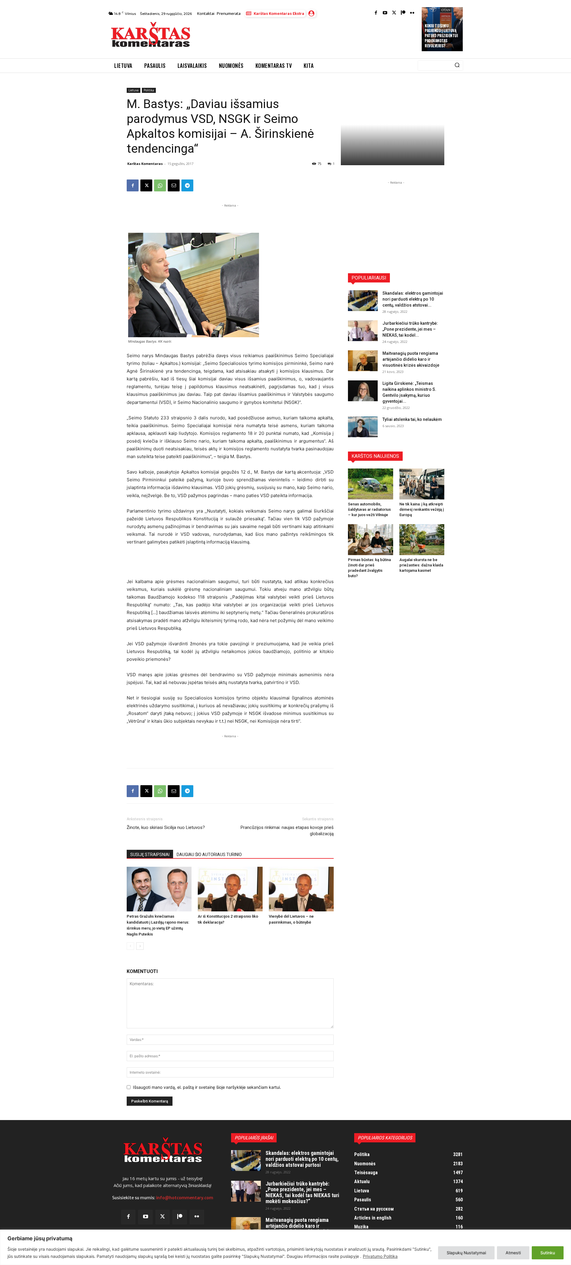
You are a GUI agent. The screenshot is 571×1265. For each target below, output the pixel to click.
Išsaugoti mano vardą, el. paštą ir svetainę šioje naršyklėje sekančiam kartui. (207, 1087)
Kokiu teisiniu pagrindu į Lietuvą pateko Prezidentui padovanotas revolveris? (441, 36)
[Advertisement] (306, 36)
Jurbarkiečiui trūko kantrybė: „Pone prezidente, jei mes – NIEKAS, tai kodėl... (410, 329)
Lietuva (133, 90)
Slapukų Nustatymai (466, 1252)
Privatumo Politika (380, 1256)
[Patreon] (403, 13)
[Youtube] (385, 13)
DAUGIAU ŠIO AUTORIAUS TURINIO (209, 854)
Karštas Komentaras (145, 163)
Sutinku (547, 1252)
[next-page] (140, 946)
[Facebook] (376, 13)
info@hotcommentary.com (184, 1197)
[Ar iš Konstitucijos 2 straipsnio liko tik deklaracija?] (230, 889)
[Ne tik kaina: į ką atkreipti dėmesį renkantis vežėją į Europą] (422, 483)
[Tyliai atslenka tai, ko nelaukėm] (363, 426)
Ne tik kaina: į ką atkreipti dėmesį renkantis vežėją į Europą (421, 509)
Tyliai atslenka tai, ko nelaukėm (412, 419)
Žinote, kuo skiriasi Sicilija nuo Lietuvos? (166, 827)
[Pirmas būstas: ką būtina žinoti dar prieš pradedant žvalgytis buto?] (370, 539)
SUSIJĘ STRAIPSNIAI (150, 854)
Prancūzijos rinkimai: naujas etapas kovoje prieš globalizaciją (287, 830)
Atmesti (513, 1252)
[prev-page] (130, 946)
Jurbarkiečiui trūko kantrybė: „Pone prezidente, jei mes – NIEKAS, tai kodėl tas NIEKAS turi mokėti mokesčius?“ (302, 1192)
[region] (285, 1247)
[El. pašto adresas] (174, 185)
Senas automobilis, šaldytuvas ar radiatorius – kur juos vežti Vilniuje (369, 509)
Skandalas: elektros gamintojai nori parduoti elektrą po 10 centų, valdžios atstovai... (412, 299)
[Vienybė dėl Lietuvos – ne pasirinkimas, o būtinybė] (301, 889)
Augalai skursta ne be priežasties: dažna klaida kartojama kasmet (421, 565)
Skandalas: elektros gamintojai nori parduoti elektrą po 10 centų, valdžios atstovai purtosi (302, 1159)
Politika (149, 90)
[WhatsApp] (160, 185)
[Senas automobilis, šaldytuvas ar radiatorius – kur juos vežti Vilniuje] (370, 483)
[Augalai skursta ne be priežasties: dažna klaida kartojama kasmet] (422, 539)
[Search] (457, 65)
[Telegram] (187, 185)
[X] (146, 185)
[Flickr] (412, 13)
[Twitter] (394, 13)
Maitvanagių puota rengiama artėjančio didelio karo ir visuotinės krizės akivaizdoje (410, 359)
